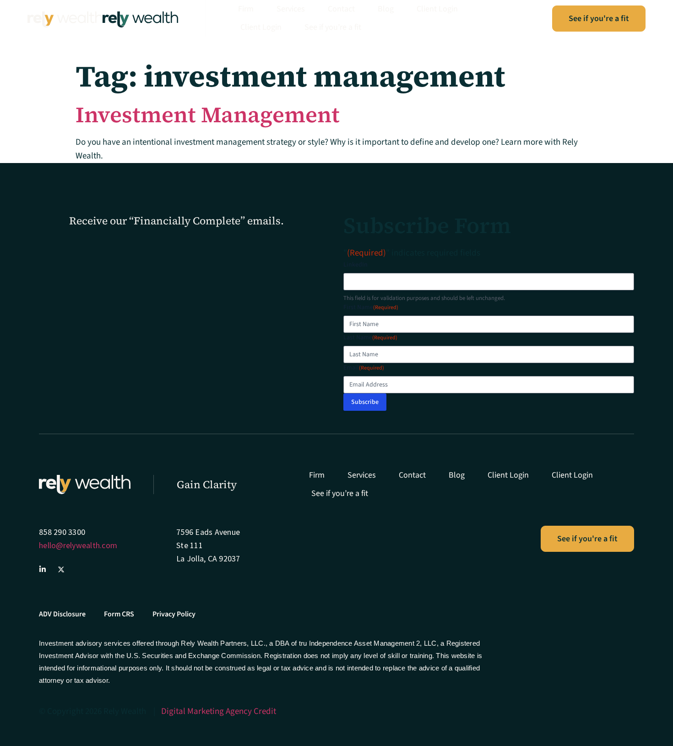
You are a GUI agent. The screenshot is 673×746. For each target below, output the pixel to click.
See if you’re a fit (332, 27)
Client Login (437, 9)
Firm (246, 9)
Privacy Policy (173, 614)
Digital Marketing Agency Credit (218, 711)
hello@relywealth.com (78, 545)
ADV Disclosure (62, 614)
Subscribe (365, 402)
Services (291, 9)
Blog (386, 9)
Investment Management (208, 114)
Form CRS (119, 614)
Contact (341, 9)
